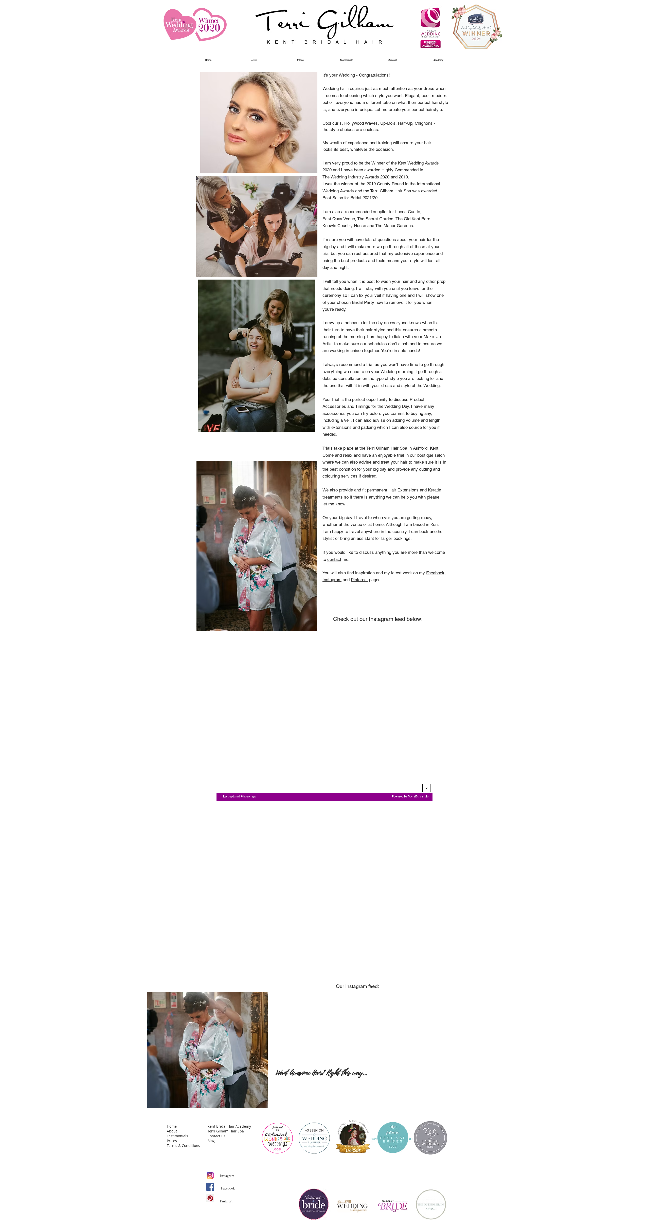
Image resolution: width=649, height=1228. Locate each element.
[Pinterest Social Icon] (210, 1198)
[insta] (210, 1175)
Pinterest (359, 579)
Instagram (331, 579)
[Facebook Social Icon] (210, 1187)
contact (334, 559)
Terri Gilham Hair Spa (386, 448)
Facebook (435, 572)
